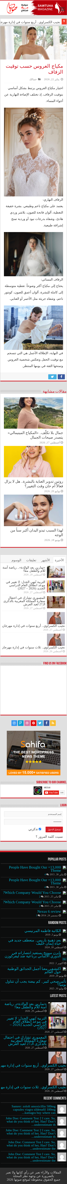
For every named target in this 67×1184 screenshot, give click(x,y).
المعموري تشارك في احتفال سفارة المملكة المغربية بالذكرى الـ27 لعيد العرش (24, 601)
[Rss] (53, 723)
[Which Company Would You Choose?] (64, 893)
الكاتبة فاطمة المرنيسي (42, 931)
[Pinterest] (33, 723)
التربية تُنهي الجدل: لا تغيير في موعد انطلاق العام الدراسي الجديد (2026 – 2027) (25, 585)
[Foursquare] (21, 723)
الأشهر (45, 560)
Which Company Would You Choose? (32, 892)
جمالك (33, 79)
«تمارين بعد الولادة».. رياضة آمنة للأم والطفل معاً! (24, 569)
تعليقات (31, 560)
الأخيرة (59, 560)
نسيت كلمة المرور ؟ (49, 836)
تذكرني (33, 829)
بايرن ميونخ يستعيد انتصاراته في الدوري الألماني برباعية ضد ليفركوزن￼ (35, 956)
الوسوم (16, 560)
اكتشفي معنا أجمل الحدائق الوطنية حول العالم (34, 970)
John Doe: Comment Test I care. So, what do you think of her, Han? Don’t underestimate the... (31, 1145)
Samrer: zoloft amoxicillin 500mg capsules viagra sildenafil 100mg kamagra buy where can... (34, 1109)
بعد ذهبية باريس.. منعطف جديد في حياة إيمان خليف (34, 942)
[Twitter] (40, 723)
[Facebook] (46, 723)
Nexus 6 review (49, 911)
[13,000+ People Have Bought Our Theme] (64, 867)
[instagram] (14, 723)
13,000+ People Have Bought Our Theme (35, 869)
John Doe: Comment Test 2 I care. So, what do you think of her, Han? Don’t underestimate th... (31, 1121)
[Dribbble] (27, 723)
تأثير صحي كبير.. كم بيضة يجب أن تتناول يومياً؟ (35, 983)
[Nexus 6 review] (64, 911)
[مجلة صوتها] (33, 8)
